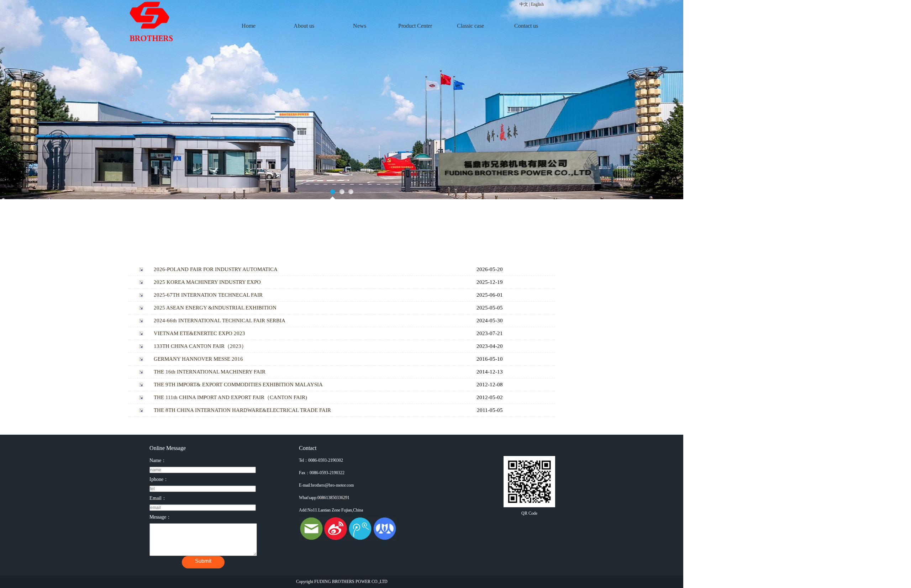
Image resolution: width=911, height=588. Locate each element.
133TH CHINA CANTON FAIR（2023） (200, 346)
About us (304, 26)
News (359, 26)
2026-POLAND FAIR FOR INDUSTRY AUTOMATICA (216, 269)
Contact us (526, 26)
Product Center (415, 26)
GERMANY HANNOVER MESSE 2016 (198, 359)
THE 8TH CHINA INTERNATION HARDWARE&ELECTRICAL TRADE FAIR (242, 410)
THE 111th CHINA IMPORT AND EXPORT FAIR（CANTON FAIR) (230, 397)
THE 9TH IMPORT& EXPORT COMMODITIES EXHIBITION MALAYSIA (238, 384)
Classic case (470, 26)
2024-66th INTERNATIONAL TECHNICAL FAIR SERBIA (219, 320)
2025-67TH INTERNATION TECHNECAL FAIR (208, 295)
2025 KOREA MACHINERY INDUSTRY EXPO (207, 282)
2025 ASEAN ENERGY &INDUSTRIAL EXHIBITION (215, 308)
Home (249, 26)
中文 (524, 4)
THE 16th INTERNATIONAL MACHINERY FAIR (209, 372)
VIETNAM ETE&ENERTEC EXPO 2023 (199, 333)
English (537, 4)
